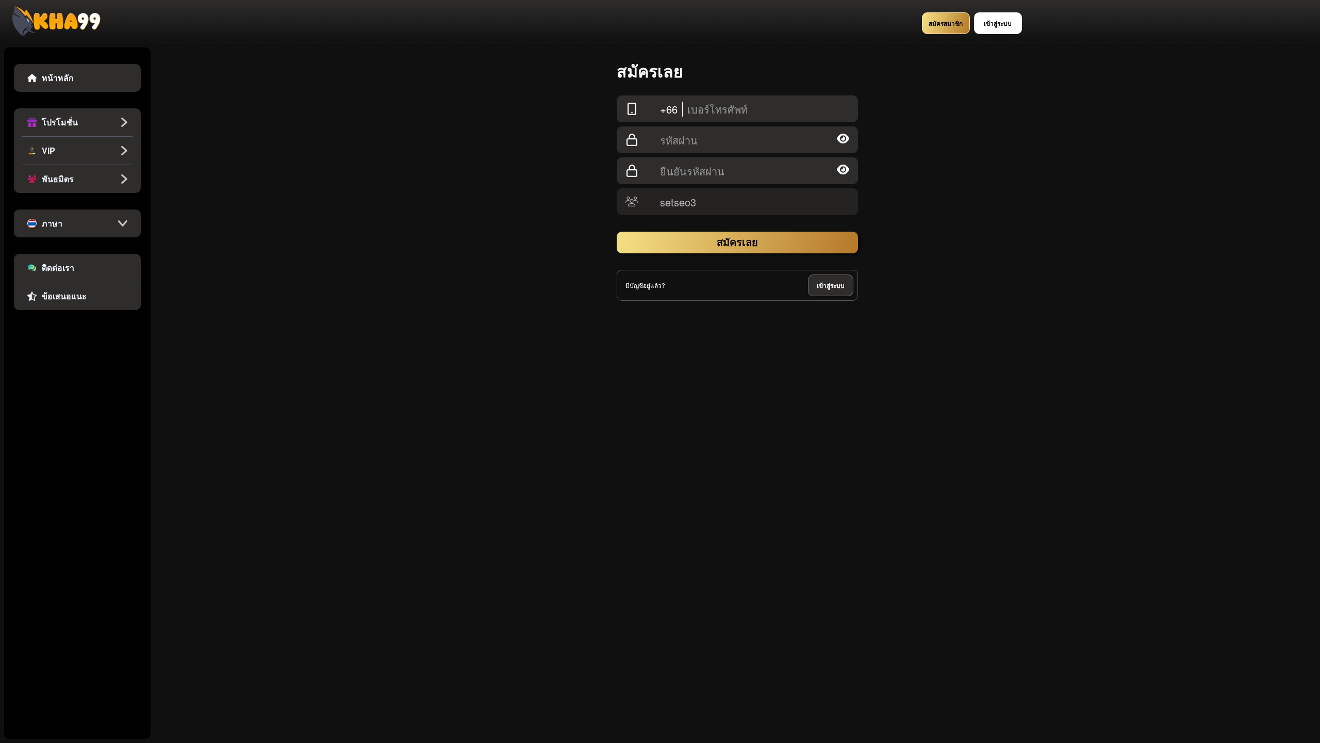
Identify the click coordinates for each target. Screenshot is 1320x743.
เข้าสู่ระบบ (831, 285)
